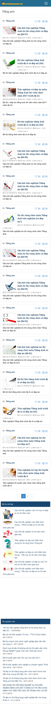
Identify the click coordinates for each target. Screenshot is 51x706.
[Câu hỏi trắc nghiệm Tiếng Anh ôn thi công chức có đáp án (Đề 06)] (10, 154)
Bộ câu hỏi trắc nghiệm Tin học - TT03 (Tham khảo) (24, 634)
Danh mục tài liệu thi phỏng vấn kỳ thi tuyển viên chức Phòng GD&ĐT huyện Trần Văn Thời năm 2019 (25, 649)
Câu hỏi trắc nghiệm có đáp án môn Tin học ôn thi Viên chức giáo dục (31, 563)
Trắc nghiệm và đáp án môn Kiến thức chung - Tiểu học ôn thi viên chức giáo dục (30, 555)
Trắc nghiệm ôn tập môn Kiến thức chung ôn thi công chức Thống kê (29, 541)
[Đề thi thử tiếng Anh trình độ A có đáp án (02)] (10, 382)
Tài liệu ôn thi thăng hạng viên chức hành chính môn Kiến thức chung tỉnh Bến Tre (24, 672)
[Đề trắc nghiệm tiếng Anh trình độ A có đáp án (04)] (10, 63)
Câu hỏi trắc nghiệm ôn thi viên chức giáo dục (30, 533)
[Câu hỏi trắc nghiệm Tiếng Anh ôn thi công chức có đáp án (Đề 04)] (10, 252)
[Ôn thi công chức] (11, 3)
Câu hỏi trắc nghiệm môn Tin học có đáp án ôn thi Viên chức (31, 511)
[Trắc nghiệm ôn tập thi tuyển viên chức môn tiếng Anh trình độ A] (10, 472)
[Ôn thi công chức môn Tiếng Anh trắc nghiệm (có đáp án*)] (10, 218)
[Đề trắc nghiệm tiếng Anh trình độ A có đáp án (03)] (10, 125)
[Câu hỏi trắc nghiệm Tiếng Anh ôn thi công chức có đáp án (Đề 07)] (10, 30)
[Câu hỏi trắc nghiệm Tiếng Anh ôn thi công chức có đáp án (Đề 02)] (10, 318)
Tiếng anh (10, 20)
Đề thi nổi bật (7, 504)
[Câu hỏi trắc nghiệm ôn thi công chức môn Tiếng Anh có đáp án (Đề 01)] (10, 349)
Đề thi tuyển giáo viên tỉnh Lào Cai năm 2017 (21, 657)
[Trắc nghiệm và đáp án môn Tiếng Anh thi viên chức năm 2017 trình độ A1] (10, 92)
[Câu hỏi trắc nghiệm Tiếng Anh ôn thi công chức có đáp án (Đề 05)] (10, 186)
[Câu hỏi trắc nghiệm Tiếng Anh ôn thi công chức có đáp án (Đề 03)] (10, 286)
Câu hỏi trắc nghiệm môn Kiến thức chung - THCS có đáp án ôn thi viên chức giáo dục (23, 525)
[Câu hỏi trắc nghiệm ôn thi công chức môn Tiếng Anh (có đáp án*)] (10, 439)
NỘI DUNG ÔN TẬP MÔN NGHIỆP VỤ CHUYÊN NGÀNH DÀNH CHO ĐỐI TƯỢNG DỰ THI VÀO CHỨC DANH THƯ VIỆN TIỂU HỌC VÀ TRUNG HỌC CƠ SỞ (25, 688)
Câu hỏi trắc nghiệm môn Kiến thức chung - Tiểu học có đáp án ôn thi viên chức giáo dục (24, 571)
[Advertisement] (25, 599)
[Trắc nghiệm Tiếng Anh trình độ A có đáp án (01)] (10, 410)
